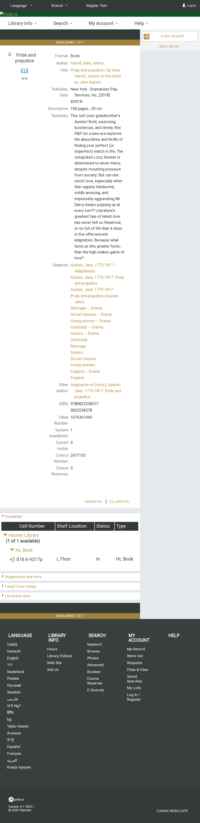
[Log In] (184, 5)
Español (13, 746)
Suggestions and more (23, 576)
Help (174, 635)
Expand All (94, 502)
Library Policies (59, 656)
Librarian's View (17, 596)
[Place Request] (12, 560)
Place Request (172, 36)
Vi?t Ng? (14, 705)
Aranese (14, 733)
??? (9, 665)
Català (12, 644)
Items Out (135, 656)
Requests (134, 663)
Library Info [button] (21, 23)
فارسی (12, 699)
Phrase (93, 658)
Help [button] (139, 23)
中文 (10, 740)
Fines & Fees (137, 669)
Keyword (94, 644)
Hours (52, 649)
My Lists (134, 688)
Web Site (54, 663)
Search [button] (61, 23)
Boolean (93, 672)
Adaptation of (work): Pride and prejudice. (96, 390)
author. (88, 63)
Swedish (14, 692)
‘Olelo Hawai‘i (18, 726)
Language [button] (20, 635)
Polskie (13, 678)
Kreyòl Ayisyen (19, 767)
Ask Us (53, 669)
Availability (13, 516)
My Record (136, 649)
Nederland (15, 672)
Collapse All (119, 502)
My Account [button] (102, 23)
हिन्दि (10, 712)
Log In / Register (134, 697)
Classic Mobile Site (172, 811)
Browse (93, 651)
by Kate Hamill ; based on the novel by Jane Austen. (96, 76)
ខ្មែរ (9, 719)
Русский (14, 685)
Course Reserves (94, 680)
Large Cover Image (20, 586)
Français (14, 753)
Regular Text (96, 5)
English (13, 658)
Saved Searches (134, 678)
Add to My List (169, 46)
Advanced (95, 665)
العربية (12, 760)
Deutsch (14, 651)
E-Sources (95, 690)
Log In (191, 5)
